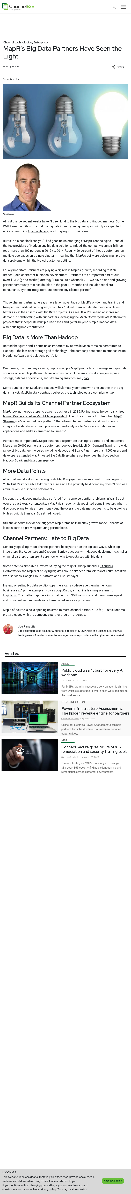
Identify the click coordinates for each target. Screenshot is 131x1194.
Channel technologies (17, 42)
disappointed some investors (96, 503)
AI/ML (65, 664)
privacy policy (48, 1189)
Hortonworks (37, 503)
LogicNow (10, 595)
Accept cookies (113, 1180)
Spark (85, 378)
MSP (64, 740)
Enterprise (40, 42)
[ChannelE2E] (18, 7)
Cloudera (107, 566)
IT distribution (73, 702)
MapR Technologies (97, 241)
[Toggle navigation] (123, 6)
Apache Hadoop (38, 231)
